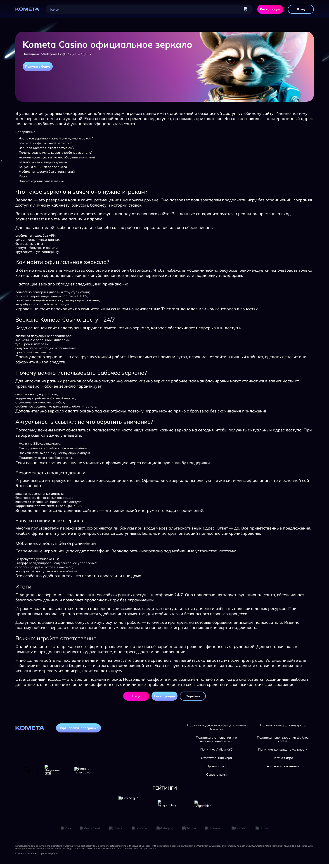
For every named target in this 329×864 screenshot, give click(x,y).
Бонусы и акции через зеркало (43, 167)
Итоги (23, 176)
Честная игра (282, 758)
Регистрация (270, 9)
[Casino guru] (129, 806)
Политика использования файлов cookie (283, 739)
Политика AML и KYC (216, 749)
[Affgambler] (202, 806)
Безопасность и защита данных (43, 162)
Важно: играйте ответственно (41, 181)
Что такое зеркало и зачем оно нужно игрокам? (56, 138)
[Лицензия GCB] (52, 770)
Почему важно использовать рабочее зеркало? (55, 153)
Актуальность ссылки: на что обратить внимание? (57, 157)
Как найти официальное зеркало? (45, 143)
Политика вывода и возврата (283, 725)
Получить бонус (37, 66)
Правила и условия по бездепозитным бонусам (216, 727)
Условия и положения (282, 766)
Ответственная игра (216, 758)
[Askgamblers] (167, 807)
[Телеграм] (82, 770)
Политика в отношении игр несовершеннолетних (216, 739)
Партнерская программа (78, 728)
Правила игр (216, 766)
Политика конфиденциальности (282, 749)
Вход (301, 9)
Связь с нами (216, 775)
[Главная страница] (28, 9)
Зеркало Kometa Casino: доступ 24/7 (46, 148)
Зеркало (193, 696)
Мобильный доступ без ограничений (47, 172)
